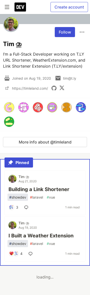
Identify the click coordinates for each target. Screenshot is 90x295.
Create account (69, 7)
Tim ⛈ (23, 177)
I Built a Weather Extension (41, 236)
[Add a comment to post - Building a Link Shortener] (27, 207)
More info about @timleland (45, 141)
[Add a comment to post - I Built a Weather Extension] (32, 253)
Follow (65, 32)
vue (51, 197)
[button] (9, 107)
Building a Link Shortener (38, 189)
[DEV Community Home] (20, 7)
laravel (36, 197)
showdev (17, 197)
